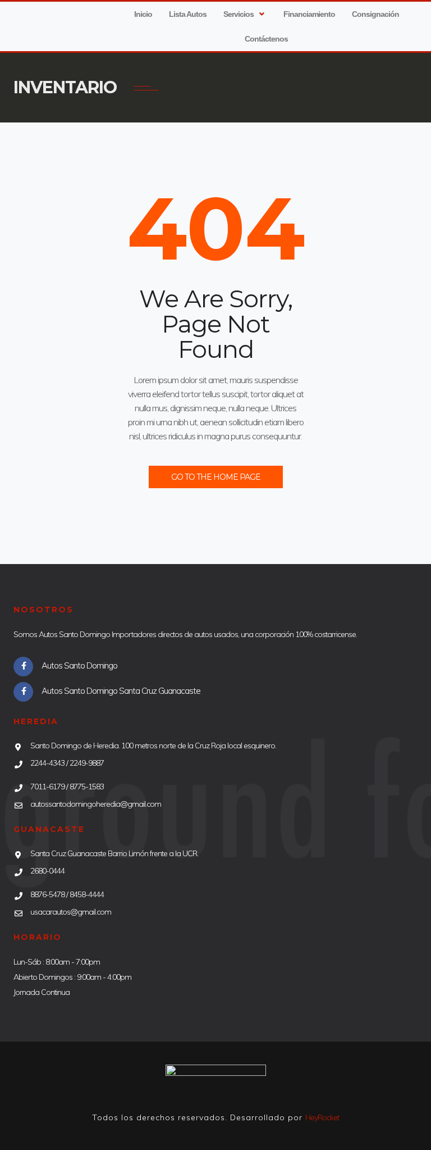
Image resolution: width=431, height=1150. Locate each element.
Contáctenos (266, 38)
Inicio (143, 14)
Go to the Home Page (215, 477)
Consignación (375, 14)
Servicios (238, 14)
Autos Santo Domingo (79, 665)
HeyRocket (322, 1117)
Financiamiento (309, 14)
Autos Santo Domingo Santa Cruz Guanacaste (121, 690)
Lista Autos (188, 14)
